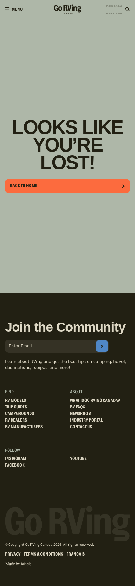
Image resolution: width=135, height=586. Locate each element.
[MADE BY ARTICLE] (18, 564)
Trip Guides (16, 407)
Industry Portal (86, 420)
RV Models (15, 400)
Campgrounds (19, 414)
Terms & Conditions (43, 554)
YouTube (78, 458)
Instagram (15, 458)
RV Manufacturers (24, 427)
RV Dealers (16, 420)
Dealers (114, 11)
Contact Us (81, 427)
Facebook (15, 465)
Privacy (13, 554)
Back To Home (23, 186)
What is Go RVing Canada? (95, 400)
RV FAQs (77, 407)
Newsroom (81, 414)
